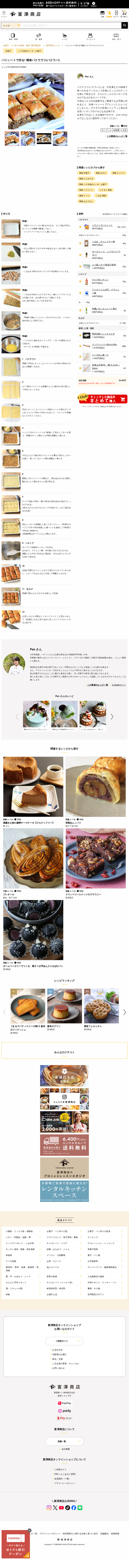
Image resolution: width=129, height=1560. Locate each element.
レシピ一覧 (32, 1533)
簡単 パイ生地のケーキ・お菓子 (93, 184)
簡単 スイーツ (119, 172)
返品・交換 (57, 1358)
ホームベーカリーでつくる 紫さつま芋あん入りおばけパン (33, 965)
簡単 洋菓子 (84, 172)
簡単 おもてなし (86, 201)
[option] (36, 101)
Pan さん (89, 76)
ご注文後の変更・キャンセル (65, 1363)
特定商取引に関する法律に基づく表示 (80, 1533)
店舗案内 (104, 1533)
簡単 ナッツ (84, 195)
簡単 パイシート (86, 189)
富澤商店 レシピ (53, 45)
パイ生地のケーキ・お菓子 (29, 50)
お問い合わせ (58, 1367)
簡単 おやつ (101, 172)
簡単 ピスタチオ (86, 178)
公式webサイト (119, 684)
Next (112, 717)
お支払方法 (57, 1349)
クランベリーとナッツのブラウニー (83, 894)
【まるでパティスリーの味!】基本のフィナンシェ (27, 1027)
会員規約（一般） (62, 1478)
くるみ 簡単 (101, 195)
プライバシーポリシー (64, 1483)
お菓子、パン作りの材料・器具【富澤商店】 (22, 45)
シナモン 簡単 (106, 189)
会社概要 (66, 1448)
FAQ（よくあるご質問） (65, 1473)
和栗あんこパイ (73, 822)
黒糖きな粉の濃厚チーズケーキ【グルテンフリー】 (28, 822)
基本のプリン (54, 1026)
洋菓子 (8, 50)
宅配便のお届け (59, 1354)
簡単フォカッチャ (93, 1026)
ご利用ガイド (60, 1469)
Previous (17, 717)
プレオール (8, 894)
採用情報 (115, 1533)
